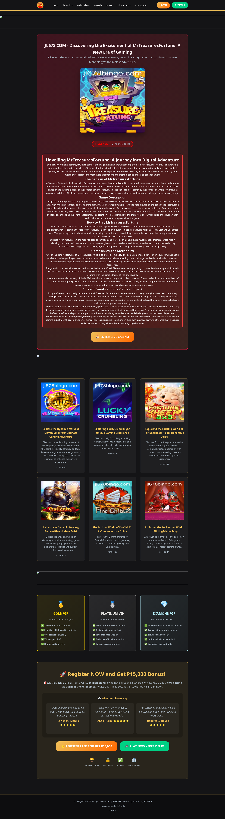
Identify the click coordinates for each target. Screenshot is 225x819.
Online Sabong (83, 5)
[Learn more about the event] (112, 22)
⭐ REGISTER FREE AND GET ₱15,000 (86, 746)
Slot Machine (67, 5)
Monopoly (98, 5)
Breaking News (141, 5)
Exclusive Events (123, 5)
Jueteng (109, 5)
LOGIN (163, 5)
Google (112, 810)
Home (55, 5)
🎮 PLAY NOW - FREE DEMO (144, 746)
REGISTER (180, 5)
